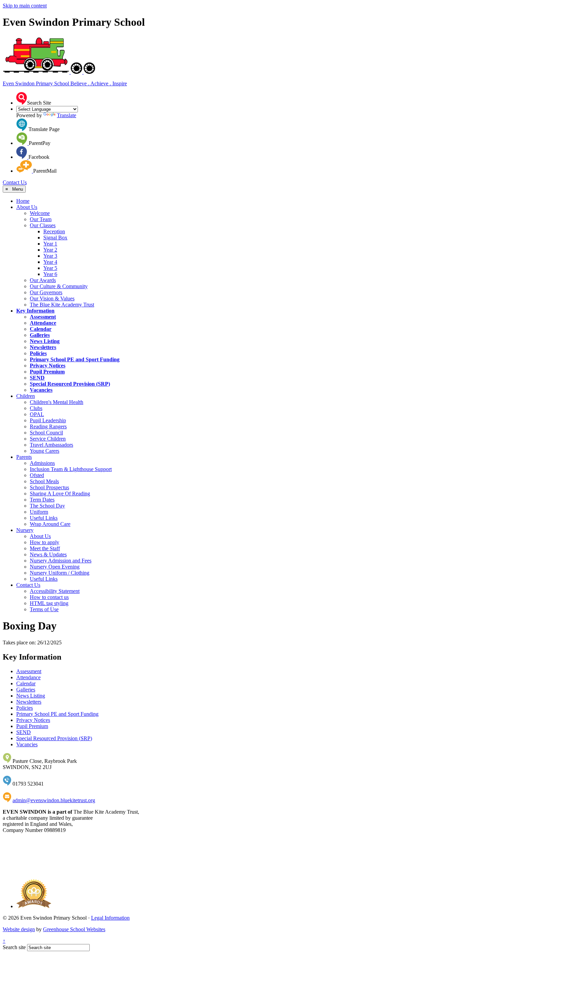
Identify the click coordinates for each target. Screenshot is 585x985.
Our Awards (43, 280)
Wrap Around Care (50, 524)
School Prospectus (49, 487)
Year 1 (50, 244)
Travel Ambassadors (51, 445)
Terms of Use (44, 609)
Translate (66, 115)
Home (22, 201)
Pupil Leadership (48, 420)
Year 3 (50, 256)
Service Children (48, 439)
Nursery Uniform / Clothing (59, 573)
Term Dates (42, 499)
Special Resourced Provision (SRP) (70, 384)
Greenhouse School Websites (74, 929)
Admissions (42, 463)
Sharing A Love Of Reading (60, 493)
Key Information (35, 311)
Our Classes (43, 225)
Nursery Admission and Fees (60, 560)
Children (25, 396)
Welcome (40, 213)
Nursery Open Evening (55, 567)
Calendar (40, 329)
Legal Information (110, 918)
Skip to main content (25, 5)
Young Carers (44, 451)
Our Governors (46, 292)
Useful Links (44, 518)
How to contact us (49, 597)
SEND (37, 378)
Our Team (40, 219)
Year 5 (50, 268)
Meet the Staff (45, 548)
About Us (26, 207)
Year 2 (50, 250)
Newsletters (43, 347)
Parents (24, 457)
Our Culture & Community (59, 286)
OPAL (37, 414)
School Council (46, 432)
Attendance (43, 323)
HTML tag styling (49, 603)
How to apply (44, 542)
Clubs (36, 408)
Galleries (40, 335)
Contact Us (15, 182)
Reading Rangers (48, 426)
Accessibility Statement (55, 591)
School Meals (44, 481)
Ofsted (37, 475)
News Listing (45, 341)
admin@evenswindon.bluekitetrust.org (54, 800)
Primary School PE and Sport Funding (75, 359)
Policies (38, 353)
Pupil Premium (47, 371)
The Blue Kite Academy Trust (62, 304)
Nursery (25, 530)
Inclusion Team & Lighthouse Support (71, 469)
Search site (14, 947)
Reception (54, 231)
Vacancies (41, 390)
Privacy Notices (47, 365)
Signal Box (55, 237)
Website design (19, 929)
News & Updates (48, 554)
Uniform (39, 512)
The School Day (47, 506)
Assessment (43, 317)
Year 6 (50, 274)
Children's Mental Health (56, 402)
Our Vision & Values (52, 298)
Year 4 (50, 262)
